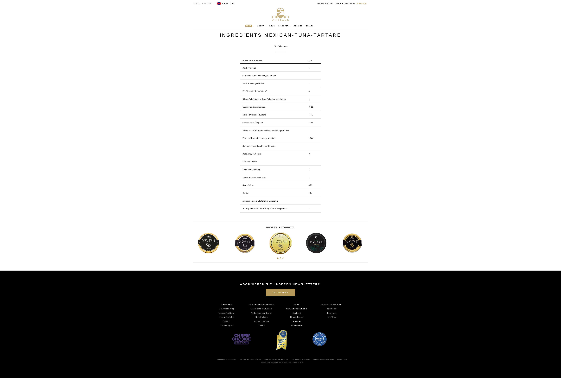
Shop (296, 305)
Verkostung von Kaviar (261, 312)
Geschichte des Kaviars (261, 308)
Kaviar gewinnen (261, 321)
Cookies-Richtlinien (301, 359)
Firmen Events (296, 316)
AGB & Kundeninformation (277, 359)
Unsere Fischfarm (226, 312)
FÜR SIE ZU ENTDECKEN (261, 305)
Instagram (331, 312)
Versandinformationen (323, 359)
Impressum (342, 359)
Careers (297, 321)
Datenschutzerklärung (251, 359)
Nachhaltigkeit (226, 325)
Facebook (331, 308)
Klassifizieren (261, 316)
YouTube (332, 316)
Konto (197, 3)
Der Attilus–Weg (226, 308)
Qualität (226, 321)
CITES (262, 325)
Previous (196, 242)
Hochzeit (296, 312)
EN (223, 3)
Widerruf (296, 325)
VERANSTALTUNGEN (296, 309)
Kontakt (206, 3)
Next (365, 242)
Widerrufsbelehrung (226, 359)
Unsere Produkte (226, 316)
